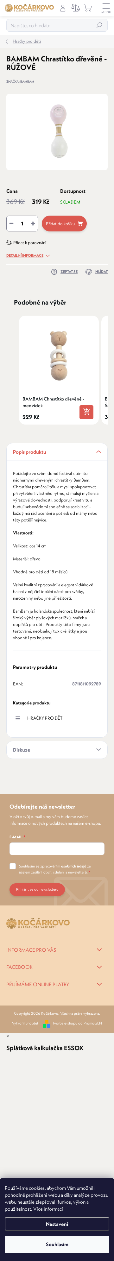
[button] (12, 370)
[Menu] (106, 8)
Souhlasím (57, 1244)
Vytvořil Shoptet (25, 1023)
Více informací (48, 1209)
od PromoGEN (90, 1023)
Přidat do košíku (60, 223)
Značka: (20, 81)
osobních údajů (73, 866)
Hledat (99, 25)
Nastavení (57, 1224)
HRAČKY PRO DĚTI (45, 718)
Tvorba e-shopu (65, 1023)
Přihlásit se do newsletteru (37, 889)
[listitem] (59, 370)
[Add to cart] (86, 412)
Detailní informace (24, 255)
